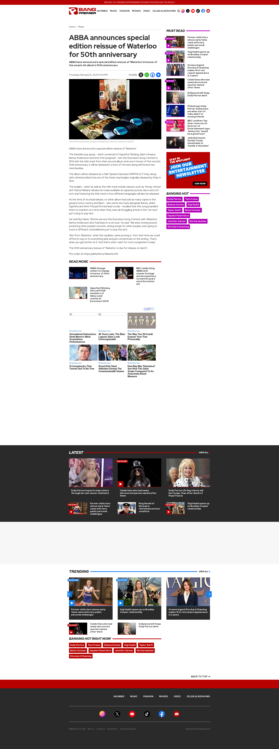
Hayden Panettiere (178, 215)
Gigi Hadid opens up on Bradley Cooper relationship (198, 54)
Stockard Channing (178, 226)
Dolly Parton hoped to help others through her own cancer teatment (90, 492)
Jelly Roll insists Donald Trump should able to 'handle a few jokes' (198, 141)
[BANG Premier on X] (188, 11)
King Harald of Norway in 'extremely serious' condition (149, 507)
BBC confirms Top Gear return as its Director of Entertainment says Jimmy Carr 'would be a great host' (198, 127)
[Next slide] (209, 594)
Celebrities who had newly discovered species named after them (198, 83)
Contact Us (101, 729)
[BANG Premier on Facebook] (203, 11)
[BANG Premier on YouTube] (193, 11)
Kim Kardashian (197, 221)
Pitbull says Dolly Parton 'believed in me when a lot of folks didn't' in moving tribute (197, 111)
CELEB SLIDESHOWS (164, 11)
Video (146, 11)
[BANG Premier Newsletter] (208, 11)
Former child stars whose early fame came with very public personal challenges (197, 42)
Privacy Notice (112, 729)
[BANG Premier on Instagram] (183, 11)
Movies (136, 11)
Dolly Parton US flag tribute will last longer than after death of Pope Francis (186, 493)
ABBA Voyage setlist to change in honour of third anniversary (99, 272)
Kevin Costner (193, 210)
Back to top (199, 676)
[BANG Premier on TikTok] (198, 11)
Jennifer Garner (177, 221)
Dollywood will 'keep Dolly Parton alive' (198, 94)
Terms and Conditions (128, 729)
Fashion (125, 11)
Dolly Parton (174, 199)
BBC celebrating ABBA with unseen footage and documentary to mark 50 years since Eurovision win (146, 276)
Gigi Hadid (193, 204)
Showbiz (102, 11)
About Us (91, 729)
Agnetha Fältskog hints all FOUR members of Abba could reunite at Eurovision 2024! (100, 295)
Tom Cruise (191, 199)
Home (72, 26)
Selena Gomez (176, 204)
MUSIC (113, 11)
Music (81, 26)
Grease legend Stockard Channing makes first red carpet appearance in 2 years (198, 70)
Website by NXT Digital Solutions (198, 729)
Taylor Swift (174, 210)
